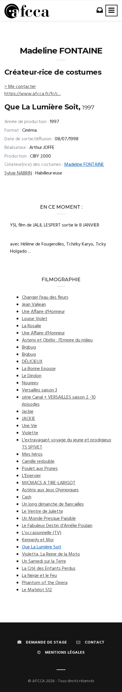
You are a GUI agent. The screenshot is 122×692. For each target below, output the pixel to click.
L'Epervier (31, 476)
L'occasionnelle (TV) (41, 533)
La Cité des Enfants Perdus (49, 569)
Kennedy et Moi (38, 540)
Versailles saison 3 (39, 390)
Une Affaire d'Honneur (43, 312)
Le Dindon (31, 376)
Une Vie (29, 426)
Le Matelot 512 (37, 590)
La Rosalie (31, 326)
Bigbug (29, 347)
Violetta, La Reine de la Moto (51, 554)
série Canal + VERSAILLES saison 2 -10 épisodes (59, 401)
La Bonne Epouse (39, 369)
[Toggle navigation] (111, 10)
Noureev (30, 383)
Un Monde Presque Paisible (49, 519)
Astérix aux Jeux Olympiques (50, 490)
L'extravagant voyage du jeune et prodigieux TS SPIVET (66, 443)
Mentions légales (65, 652)
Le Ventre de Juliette (42, 511)
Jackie (27, 412)
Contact (95, 642)
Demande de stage (46, 642)
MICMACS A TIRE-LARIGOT (49, 483)
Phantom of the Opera (45, 583)
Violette (30, 433)
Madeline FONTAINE (84, 165)
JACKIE (28, 419)
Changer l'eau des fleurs (45, 297)
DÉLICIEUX (32, 362)
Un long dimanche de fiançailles (53, 504)
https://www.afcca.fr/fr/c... (32, 94)
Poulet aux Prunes (40, 469)
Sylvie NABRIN (18, 173)
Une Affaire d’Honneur (43, 333)
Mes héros (32, 454)
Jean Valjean (34, 305)
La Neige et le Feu (39, 576)
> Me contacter (20, 87)
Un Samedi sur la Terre (44, 561)
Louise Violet (34, 319)
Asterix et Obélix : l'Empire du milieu (57, 340)
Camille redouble (38, 461)
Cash (26, 497)
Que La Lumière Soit (41, 547)
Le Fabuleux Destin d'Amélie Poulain (57, 526)
